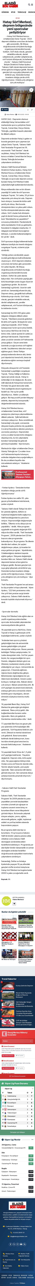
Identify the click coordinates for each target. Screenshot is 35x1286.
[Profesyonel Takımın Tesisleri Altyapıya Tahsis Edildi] (25, 953)
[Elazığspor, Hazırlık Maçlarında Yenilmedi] (25, 919)
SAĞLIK (30, 1275)
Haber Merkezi (10, 114)
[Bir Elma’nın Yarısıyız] (9, 953)
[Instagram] (17, 1244)
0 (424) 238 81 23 (18, 1232)
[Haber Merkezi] (6, 901)
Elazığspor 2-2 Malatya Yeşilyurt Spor (7, 944)
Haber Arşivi (24, 1266)
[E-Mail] (14, 903)
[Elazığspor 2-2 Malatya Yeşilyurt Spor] (9, 936)
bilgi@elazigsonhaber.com (18, 1236)
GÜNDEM (5, 12)
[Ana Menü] (32, 5)
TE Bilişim (22, 1283)
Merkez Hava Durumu (8, 1255)
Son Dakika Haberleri (7, 1267)
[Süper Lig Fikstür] (32, 1140)
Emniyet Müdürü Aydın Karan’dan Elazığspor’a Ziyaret (25, 944)
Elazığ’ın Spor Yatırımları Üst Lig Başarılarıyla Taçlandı (9, 927)
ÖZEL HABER (22, 1277)
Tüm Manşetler (25, 1260)
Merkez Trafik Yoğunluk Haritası (23, 1255)
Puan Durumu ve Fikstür (9, 1261)
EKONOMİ (24, 1275)
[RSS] (24, 1244)
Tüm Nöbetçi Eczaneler (18, 1076)
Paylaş (6, 109)
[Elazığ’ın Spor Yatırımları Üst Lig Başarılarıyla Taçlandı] (9, 919)
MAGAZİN (30, 1277)
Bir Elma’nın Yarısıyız (8, 959)
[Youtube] (21, 1244)
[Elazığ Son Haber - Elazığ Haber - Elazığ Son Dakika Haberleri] (10, 4)
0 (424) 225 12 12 (8, 1068)
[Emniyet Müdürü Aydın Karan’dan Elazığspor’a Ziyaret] (25, 936)
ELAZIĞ (9, 1277)
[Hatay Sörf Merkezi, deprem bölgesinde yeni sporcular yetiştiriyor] (17, 96)
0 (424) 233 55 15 (8, 1055)
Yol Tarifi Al (20, 1055)
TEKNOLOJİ (22, 12)
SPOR (13, 12)
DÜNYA (15, 1277)
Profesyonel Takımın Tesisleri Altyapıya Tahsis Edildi (25, 961)
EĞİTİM (3, 1277)
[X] (14, 1244)
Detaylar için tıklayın (17, 1132)
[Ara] (29, 5)
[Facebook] (10, 1244)
